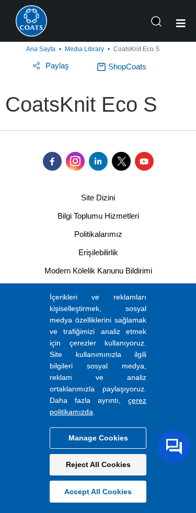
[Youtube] (144, 161)
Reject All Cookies (98, 464)
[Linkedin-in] (98, 161)
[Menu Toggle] (181, 23)
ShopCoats (127, 66)
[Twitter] (121, 161)
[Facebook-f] (52, 161)
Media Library (84, 49)
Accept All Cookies (98, 491)
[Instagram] (75, 161)
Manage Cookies (98, 438)
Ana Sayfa (40, 49)
